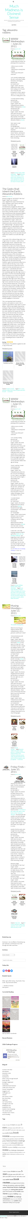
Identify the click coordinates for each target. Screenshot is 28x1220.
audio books (9, 1133)
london (21, 1145)
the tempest (17, 181)
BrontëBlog (5, 1084)
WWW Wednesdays (16, 587)
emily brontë (17, 1139)
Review (12, 388)
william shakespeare (11, 1154)
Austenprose (5, 1077)
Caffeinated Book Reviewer (9, 1085)
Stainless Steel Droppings (8, 1109)
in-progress (5, 1143)
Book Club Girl (5, 1080)
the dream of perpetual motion (17, 178)
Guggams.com (6, 1091)
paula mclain (13, 177)
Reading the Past (6, 1107)
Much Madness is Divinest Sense (14, 11)
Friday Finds (17, 923)
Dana (9, 1054)
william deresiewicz (15, 598)
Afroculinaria (5, 1071)
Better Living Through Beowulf (10, 1078)
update (22, 181)
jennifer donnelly (14, 753)
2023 (17, 1130)
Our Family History (7, 1102)
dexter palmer (17, 175)
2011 (20, 388)
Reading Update (18, 172)
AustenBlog (5, 1075)
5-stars (22, 388)
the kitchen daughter (19, 595)
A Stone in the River (7, 1069)
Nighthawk (5, 1100)
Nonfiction (8, 388)
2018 (12, 1130)
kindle (18, 1145)
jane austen (13, 592)
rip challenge (12, 1150)
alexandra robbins (6, 390)
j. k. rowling (16, 752)
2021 (15, 1130)
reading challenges (21, 1147)
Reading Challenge (19, 585)
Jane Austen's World (7, 1096)
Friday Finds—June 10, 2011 (18, 769)
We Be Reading (6, 1114)
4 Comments (20, 759)
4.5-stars (18, 1125)
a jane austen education (17, 588)
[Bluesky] (11, 971)
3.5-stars (8, 1125)
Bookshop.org (21, 942)
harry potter (17, 750)
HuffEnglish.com (6, 1093)
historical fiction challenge (15, 1141)
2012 (22, 1128)
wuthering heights (16, 1202)
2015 (3, 1130)
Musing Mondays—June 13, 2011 (17, 609)
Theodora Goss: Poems (8, 1112)
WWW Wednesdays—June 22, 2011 (17, 42)
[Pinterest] (9, 971)
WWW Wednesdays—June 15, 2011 (17, 402)
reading (15, 1147)
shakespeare (19, 177)
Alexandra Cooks (6, 1073)
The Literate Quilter (7, 1111)
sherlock (12, 1152)
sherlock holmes (18, 1152)
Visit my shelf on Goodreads (9, 1033)
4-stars (12, 1125)
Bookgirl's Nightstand (7, 1082)
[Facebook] (3, 971)
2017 (9, 1130)
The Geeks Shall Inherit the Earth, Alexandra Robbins (12, 191)
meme (22, 175)
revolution (13, 755)
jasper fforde (5, 1145)
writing (17, 1154)
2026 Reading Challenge (11, 1051)
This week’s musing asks (17, 624)
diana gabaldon (10, 1138)
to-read (19, 927)
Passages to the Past (7, 1103)
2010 (17, 1128)
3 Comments (10, 391)
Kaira (18, 1212)
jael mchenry (22, 591)
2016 (6, 1130)
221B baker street (11, 1128)
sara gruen (17, 755)
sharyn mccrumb (5, 1152)
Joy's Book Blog (6, 1098)
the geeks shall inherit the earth (17, 179)
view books (18, 1060)
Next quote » (5, 987)
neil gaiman (10, 1147)
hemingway (16, 591)
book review (13, 390)
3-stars (4, 1125)
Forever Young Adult (7, 1089)
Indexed (4, 1094)
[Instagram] (6, 971)
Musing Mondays (14, 748)
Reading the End (6, 1105)
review (23, 107)
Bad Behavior (3, 1216)
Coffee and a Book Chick (8, 1087)
